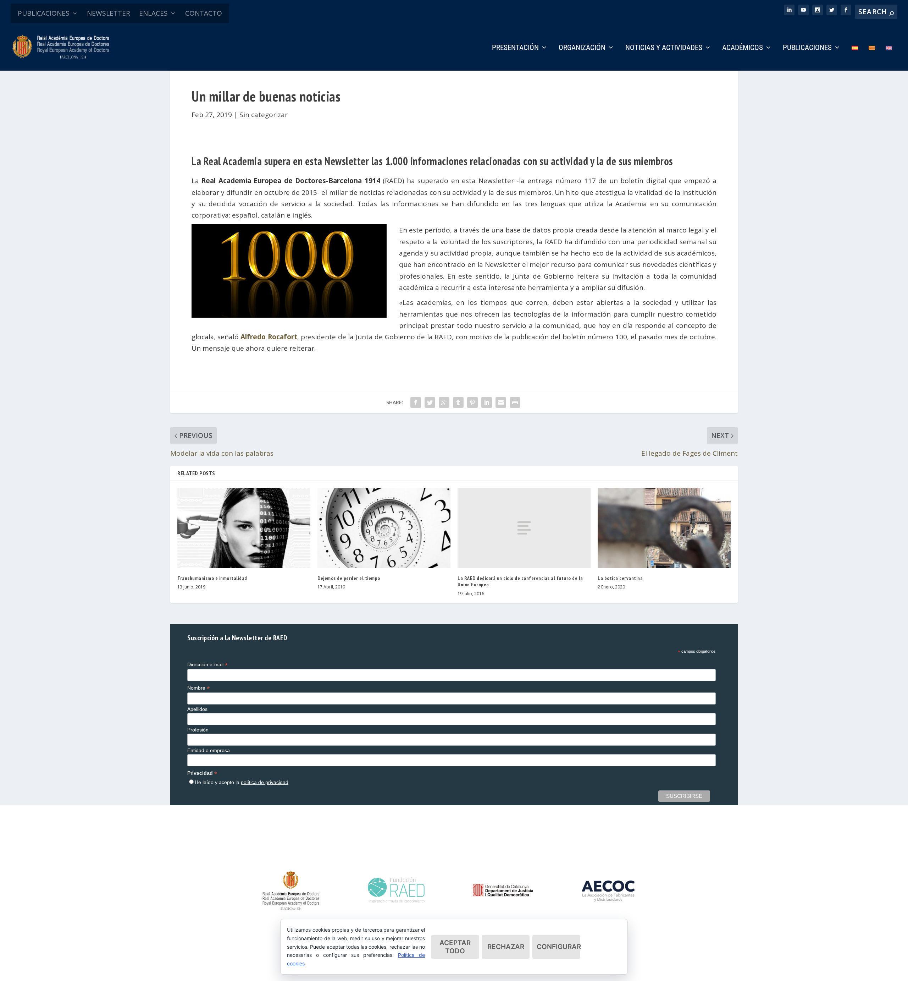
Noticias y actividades (663, 48)
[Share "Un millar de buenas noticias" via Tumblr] (458, 402)
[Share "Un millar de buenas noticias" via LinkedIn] (487, 402)
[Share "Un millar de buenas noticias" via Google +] (444, 402)
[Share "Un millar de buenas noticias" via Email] (501, 402)
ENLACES (153, 13)
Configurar (558, 947)
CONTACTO (203, 13)
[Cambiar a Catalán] (872, 58)
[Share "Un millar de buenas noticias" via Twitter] (430, 402)
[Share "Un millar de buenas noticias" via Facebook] (416, 402)
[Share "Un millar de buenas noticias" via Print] (515, 402)
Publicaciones (807, 48)
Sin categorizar (263, 114)
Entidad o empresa (208, 750)
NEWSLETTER (108, 13)
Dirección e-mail (207, 664)
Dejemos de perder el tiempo (348, 578)
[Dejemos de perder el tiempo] (383, 528)
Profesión (198, 730)
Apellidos (197, 709)
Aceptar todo (455, 947)
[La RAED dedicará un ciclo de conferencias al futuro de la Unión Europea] (524, 528)
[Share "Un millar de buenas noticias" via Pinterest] (472, 402)
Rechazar (505, 947)
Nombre (198, 688)
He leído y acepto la (241, 782)
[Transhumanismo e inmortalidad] (243, 528)
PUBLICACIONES (44, 13)
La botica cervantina (620, 578)
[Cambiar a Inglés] (889, 58)
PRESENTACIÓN (515, 48)
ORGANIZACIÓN (582, 48)
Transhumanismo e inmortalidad (212, 578)
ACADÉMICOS (742, 48)
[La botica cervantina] (664, 528)
